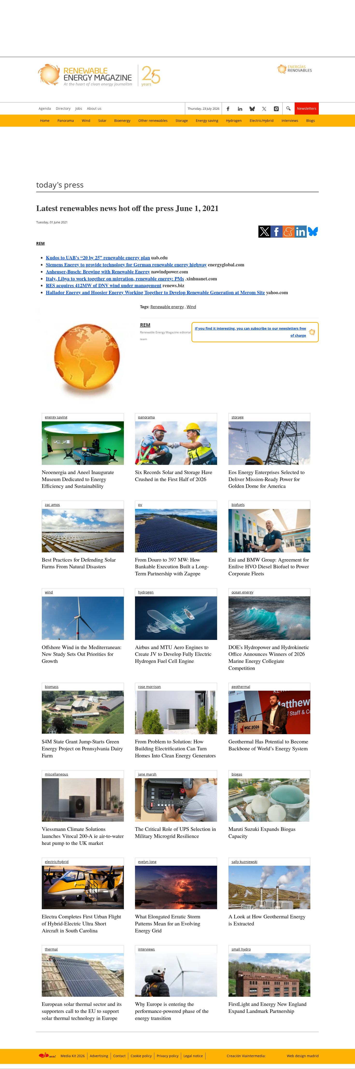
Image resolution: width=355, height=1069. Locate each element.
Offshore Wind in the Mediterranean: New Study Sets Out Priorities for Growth (81, 654)
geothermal (241, 686)
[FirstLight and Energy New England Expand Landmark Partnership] (269, 986)
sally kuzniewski (244, 861)
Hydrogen (234, 120)
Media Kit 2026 (73, 1056)
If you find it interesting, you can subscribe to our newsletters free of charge (250, 332)
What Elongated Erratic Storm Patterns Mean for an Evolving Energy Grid (167, 923)
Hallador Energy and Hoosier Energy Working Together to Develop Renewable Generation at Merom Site (155, 292)
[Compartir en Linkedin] (301, 232)
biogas (237, 774)
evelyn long (147, 861)
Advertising (99, 1056)
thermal (51, 949)
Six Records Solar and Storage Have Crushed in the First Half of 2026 (173, 476)
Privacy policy (167, 1056)
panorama (146, 417)
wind (49, 592)
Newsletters (306, 108)
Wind (86, 120)
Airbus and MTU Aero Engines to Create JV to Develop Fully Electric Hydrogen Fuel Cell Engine (173, 654)
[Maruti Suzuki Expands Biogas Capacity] (269, 809)
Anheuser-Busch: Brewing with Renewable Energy (98, 271)
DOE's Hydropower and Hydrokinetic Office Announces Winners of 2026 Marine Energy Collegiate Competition (268, 657)
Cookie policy (141, 1056)
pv (140, 504)
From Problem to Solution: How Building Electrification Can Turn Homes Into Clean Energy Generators (175, 748)
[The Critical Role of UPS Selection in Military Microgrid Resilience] (176, 806)
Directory (63, 108)
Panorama (65, 120)
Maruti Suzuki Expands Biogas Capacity (262, 832)
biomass (51, 686)
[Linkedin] (240, 109)
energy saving (56, 417)
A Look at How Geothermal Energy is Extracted (266, 920)
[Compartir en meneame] (289, 232)
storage (238, 417)
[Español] (295, 69)
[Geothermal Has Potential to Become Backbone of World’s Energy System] (269, 719)
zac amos (52, 504)
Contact (119, 1056)
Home (45, 120)
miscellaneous (56, 774)
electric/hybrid (57, 861)
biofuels (238, 504)
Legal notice (193, 1056)
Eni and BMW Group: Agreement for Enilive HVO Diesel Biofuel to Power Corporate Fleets (268, 566)
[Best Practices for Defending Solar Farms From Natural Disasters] (83, 537)
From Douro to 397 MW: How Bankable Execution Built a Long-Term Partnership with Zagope (172, 566)
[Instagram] (276, 109)
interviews (146, 949)
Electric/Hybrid (262, 120)
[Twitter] (264, 109)
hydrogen (146, 592)
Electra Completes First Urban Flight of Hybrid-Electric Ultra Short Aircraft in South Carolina (81, 923)
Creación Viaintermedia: (246, 1056)
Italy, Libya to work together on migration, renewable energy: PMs (115, 278)
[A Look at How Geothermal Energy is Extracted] (269, 897)
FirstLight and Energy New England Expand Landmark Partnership (267, 1007)
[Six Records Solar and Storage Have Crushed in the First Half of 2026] (176, 449)
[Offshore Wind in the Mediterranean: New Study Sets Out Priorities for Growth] (83, 628)
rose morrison (149, 686)
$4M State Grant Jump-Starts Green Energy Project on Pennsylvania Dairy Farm (82, 748)
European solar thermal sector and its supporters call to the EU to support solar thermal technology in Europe (82, 1010)
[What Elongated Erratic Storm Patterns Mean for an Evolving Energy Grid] (176, 890)
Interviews (290, 120)
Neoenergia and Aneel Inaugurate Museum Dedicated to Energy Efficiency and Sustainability (78, 479)
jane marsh (147, 774)
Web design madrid (303, 1056)
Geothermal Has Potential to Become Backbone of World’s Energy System (268, 745)
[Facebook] (228, 109)
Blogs (310, 120)
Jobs (78, 108)
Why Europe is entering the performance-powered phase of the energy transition (172, 1010)
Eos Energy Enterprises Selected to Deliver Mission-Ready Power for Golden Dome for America (266, 479)
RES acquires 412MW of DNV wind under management (103, 285)
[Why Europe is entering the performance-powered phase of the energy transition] (176, 981)
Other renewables (153, 120)
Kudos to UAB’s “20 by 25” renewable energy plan (98, 257)
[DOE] (269, 624)
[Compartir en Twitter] (264, 232)
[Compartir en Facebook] (276, 232)
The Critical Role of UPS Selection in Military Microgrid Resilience (175, 832)
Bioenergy (122, 120)
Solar (102, 120)
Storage (182, 120)
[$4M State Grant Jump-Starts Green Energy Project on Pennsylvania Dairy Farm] (83, 713)
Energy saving (207, 120)
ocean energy (242, 592)
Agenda (45, 108)
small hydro (241, 949)
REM (40, 243)
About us (94, 108)
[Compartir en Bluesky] (313, 232)
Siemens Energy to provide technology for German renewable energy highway (126, 264)
